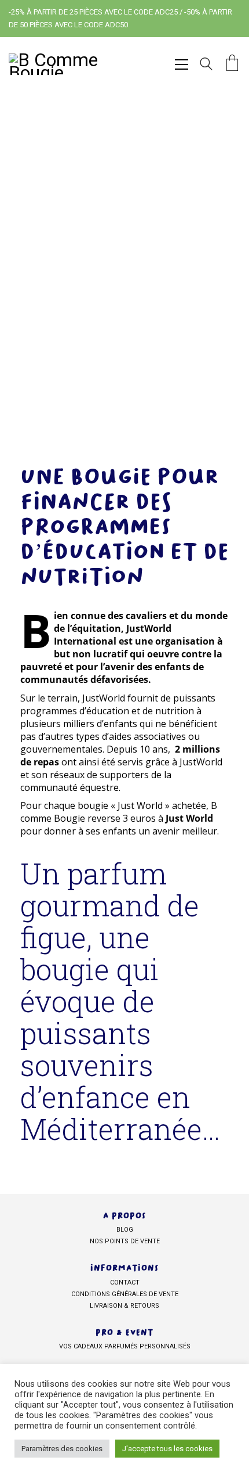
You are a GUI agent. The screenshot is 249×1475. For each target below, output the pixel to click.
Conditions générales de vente (124, 1294)
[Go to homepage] (66, 64)
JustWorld (103, 698)
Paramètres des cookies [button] (61, 1448)
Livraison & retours (124, 1305)
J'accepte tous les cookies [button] (167, 1448)
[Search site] (206, 65)
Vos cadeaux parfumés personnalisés (125, 1346)
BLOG (124, 1229)
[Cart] (232, 64)
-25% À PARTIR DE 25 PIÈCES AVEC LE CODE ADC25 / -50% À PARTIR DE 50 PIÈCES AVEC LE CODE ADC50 (120, 18)
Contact (125, 1282)
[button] (181, 64)
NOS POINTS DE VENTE (125, 1241)
